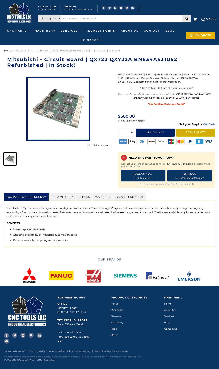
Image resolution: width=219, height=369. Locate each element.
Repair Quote (196, 132)
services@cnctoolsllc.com (78, 9)
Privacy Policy (83, 351)
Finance (91, 40)
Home (8, 50)
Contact (152, 30)
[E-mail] (6, 341)
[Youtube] (31, 335)
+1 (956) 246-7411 (47, 9)
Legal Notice (121, 351)
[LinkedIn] (39, 335)
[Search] (186, 18)
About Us (130, 30)
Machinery (45, 30)
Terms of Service (102, 351)
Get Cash (209, 124)
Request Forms (100, 30)
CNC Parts (17, 30)
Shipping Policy (37, 351)
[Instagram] (22, 335)
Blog (170, 30)
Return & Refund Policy (61, 351)
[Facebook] (6, 335)
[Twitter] (14, 335)
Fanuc (114, 303)
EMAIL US (189, 175)
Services (70, 30)
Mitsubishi (117, 309)
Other (114, 334)
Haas (114, 328)
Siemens (116, 316)
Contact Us (170, 328)
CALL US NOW (143, 175)
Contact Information (14, 351)
